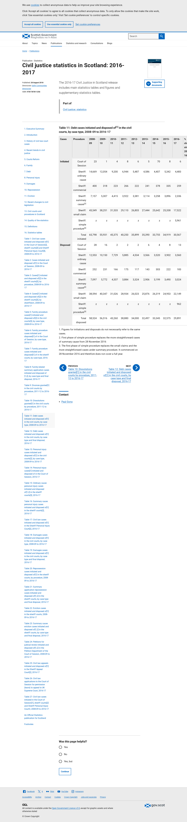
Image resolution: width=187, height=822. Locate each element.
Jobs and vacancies (89, 797)
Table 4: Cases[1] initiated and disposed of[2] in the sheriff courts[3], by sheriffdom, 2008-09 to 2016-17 (35, 299)
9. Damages (29, 184)
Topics (35, 43)
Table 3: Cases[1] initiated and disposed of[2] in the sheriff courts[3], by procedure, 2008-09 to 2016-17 (36, 281)
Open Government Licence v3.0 (66, 808)
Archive (38, 797)
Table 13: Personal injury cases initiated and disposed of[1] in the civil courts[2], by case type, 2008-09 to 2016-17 (35, 455)
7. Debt (27, 171)
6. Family (28, 165)
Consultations (97, 43)
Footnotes (28, 724)
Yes (66, 747)
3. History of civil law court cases (36, 142)
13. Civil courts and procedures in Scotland (34, 213)
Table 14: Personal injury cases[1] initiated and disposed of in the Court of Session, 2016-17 (36, 472)
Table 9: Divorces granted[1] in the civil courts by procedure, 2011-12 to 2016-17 (36, 390)
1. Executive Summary (34, 129)
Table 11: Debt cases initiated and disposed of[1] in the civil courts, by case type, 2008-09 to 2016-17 (36, 420)
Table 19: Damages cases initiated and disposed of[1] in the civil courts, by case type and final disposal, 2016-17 (36, 556)
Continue (65, 771)
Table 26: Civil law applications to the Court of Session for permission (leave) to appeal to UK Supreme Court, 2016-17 (36, 684)
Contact (48, 797)
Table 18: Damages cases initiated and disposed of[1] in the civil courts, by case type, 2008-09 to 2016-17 (36, 539)
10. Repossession (32, 190)
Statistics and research (76, 43)
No (65, 754)
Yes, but (68, 761)
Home (24, 51)
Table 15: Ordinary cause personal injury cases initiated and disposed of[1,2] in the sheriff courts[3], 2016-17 (35, 489)
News (44, 43)
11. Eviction (29, 196)
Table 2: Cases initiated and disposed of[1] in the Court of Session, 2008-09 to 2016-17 (36, 264)
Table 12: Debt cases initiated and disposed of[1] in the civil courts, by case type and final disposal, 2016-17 (36, 437)
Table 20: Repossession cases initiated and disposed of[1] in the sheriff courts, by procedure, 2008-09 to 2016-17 (36, 574)
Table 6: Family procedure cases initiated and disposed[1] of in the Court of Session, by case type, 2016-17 (36, 336)
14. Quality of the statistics (36, 220)
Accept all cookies (32, 24)
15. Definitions (30, 226)
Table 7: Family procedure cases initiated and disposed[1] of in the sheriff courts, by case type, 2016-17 (36, 354)
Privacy (103, 797)
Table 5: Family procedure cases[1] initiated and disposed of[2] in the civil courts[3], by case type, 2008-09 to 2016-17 (35, 318)
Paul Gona (67, 401)
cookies (35, 5)
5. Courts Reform (31, 159)
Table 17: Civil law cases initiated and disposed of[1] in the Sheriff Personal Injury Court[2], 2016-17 (37, 524)
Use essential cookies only (59, 24)
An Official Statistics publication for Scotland (35, 716)
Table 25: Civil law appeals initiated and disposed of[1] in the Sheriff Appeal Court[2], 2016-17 (36, 668)
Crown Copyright (70, 797)
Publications (56, 43)
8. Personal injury (32, 177)
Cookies (57, 797)
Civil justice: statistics (75, 109)
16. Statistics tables (33, 232)
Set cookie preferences (87, 24)
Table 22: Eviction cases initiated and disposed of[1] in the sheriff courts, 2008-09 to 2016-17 (36, 613)
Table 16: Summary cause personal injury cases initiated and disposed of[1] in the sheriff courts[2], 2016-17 (36, 507)
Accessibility (27, 797)
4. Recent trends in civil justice (34, 151)
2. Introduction (30, 135)
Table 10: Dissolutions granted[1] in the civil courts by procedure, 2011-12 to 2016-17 (36, 405)
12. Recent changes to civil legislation (36, 203)
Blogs (109, 43)
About (25, 43)
